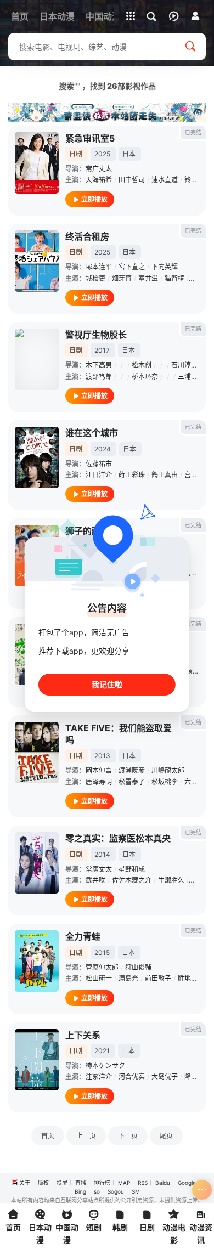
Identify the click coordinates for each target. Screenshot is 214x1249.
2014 (102, 854)
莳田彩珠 (132, 475)
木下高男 (99, 365)
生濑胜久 (171, 880)
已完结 (193, 132)
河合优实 (132, 1076)
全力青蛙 (82, 936)
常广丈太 (99, 169)
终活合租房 (87, 236)
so (97, 1191)
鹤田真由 (164, 475)
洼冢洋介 (99, 1076)
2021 (102, 1051)
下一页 (128, 1136)
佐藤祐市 (99, 464)
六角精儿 (197, 782)
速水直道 (164, 180)
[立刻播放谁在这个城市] (37, 457)
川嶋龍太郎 (167, 770)
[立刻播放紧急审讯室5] (37, 163)
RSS (143, 1182)
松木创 (141, 365)
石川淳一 (184, 365)
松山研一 (99, 978)
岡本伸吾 (99, 770)
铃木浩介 (197, 180)
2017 (102, 350)
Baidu (162, 1182)
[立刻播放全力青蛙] (37, 961)
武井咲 (95, 880)
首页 (47, 1136)
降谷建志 (197, 1076)
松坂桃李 (164, 782)
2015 (102, 952)
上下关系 (82, 1035)
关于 (24, 1182)
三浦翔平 (191, 376)
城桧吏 (95, 278)
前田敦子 (158, 978)
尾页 (166, 1136)
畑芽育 (122, 278)
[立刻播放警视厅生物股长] (37, 359)
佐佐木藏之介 (131, 880)
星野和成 (132, 869)
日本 (129, 154)
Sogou (116, 1191)
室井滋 (148, 278)
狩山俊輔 (138, 967)
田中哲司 (132, 180)
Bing (80, 1191)
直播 (80, 1182)
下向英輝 (164, 267)
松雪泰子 (132, 782)
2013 (102, 755)
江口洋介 (99, 475)
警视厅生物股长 (96, 334)
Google (187, 1182)
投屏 (62, 1182)
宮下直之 (132, 267)
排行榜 (102, 1182)
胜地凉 (188, 978)
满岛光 (128, 978)
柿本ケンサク (105, 1065)
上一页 (86, 1136)
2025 (102, 154)
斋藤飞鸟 (197, 573)
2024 (102, 449)
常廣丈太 (99, 869)
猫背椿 (174, 278)
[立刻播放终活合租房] (37, 261)
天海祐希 (99, 180)
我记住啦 (107, 684)
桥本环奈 (145, 376)
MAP (124, 1182)
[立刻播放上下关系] (37, 1059)
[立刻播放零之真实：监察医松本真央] (37, 863)
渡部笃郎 (99, 376)
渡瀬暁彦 (132, 770)
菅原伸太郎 (102, 967)
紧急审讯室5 (90, 138)
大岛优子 (164, 1076)
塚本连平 (99, 267)
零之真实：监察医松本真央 (118, 838)
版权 (43, 1182)
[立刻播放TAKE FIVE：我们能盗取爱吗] (37, 752)
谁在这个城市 (91, 432)
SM (136, 1191)
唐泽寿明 (99, 782)
